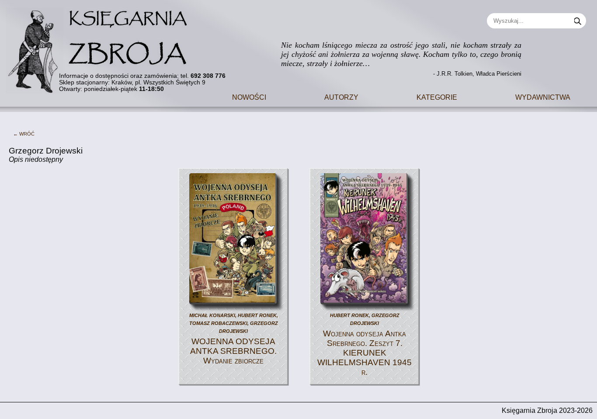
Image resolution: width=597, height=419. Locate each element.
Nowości (249, 96)
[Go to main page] (102, 47)
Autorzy (341, 96)
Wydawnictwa (542, 96)
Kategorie (437, 96)
